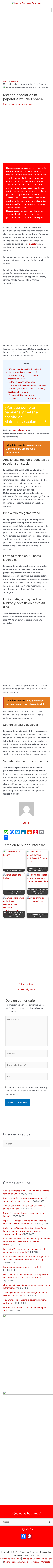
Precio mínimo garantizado (21, 382)
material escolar (20, 430)
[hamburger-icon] (48, 10)
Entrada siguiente (26, 989)
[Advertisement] (26, 41)
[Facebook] (23, 1536)
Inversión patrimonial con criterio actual (22, 1267)
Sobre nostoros (11, 1562)
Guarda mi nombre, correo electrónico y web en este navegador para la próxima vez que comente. (26, 1090)
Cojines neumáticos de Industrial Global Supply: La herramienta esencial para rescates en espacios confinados (25, 1231)
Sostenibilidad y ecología (21, 395)
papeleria (34, 244)
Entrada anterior (26, 984)
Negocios (28, 104)
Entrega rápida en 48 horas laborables (27, 385)
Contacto (45, 1562)
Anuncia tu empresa (29, 1562)
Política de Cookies (31, 1558)
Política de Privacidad (10, 1558)
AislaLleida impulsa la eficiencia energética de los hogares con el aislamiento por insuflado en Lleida (26, 1241)
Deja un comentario (12, 104)
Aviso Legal (47, 1558)
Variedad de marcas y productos (24, 398)
